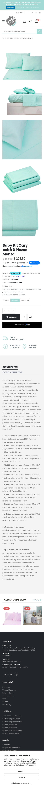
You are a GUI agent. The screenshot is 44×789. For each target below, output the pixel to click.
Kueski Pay (6, 705)
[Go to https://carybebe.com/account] (24, 21)
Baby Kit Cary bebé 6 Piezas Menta (15, 250)
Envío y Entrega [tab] (12, 372)
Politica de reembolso (11, 733)
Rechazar (21, 777)
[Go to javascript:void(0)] (3, 21)
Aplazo (5, 702)
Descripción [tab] (10, 366)
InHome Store (7, 693)
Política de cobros (9, 724)
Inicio (3, 38)
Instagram (10, 674)
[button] (34, 599)
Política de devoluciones (12, 730)
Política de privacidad (11, 719)
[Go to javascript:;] (24, 317)
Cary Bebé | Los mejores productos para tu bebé (21, 289)
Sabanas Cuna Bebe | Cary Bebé (14, 295)
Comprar (10, 7)
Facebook (5, 674)
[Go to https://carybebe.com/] (11, 21)
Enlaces (19, 12)
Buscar (39, 31)
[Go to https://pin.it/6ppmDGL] (39, 12)
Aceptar (21, 771)
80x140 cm (25, 300)
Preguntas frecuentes (11, 747)
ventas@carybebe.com (12, 661)
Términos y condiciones (12, 716)
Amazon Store (8, 696)
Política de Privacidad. (27, 765)
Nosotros (6, 687)
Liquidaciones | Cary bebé (13, 292)
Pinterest (16, 674)
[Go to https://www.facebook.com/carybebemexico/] (32, 12)
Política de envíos (9, 727)
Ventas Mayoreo (9, 690)
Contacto (6, 744)
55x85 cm (14, 300)
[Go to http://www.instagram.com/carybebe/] (36, 12)
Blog (4, 699)
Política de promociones (12, 722)
